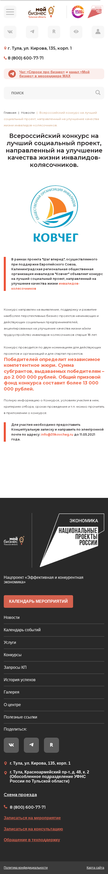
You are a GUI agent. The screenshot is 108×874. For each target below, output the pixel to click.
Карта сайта (95, 867)
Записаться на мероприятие (32, 818)
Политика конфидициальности (26, 867)
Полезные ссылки (20, 717)
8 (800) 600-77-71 (28, 807)
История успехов (20, 680)
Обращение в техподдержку (32, 840)
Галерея (11, 692)
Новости (12, 617)
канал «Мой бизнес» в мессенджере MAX (54, 74)
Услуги (10, 642)
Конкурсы (13, 655)
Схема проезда (20, 794)
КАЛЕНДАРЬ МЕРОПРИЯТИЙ (38, 601)
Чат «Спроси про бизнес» (42, 72)
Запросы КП (15, 667)
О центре (12, 705)
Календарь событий (22, 630)
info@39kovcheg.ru (57, 434)
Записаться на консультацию (33, 829)
